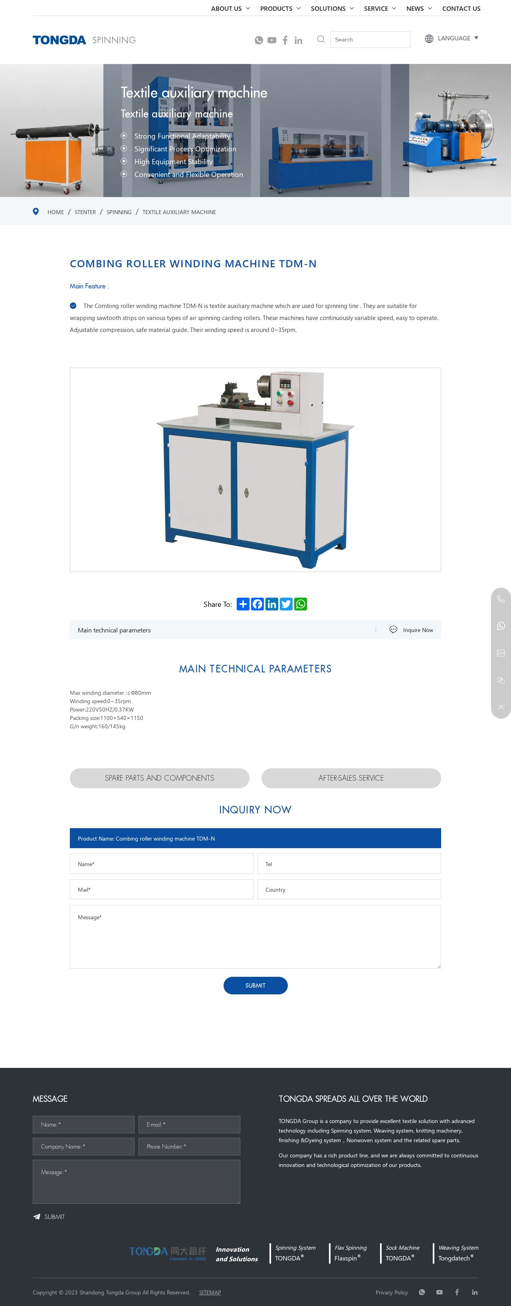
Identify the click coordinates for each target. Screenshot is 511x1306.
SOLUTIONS (328, 8)
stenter (85, 212)
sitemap (210, 1292)
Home (56, 212)
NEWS (415, 8)
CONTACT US (461, 8)
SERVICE (376, 8)
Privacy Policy (392, 1292)
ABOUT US (226, 8)
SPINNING (119, 212)
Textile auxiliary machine (179, 212)
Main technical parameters (114, 629)
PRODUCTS (276, 8)
